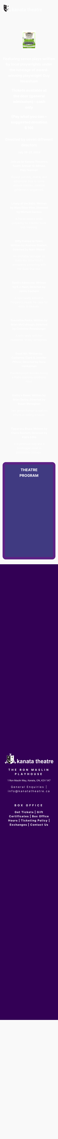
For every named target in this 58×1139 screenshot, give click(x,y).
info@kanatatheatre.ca (29, 791)
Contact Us (39, 824)
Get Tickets (24, 812)
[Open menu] (51, 18)
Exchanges (18, 824)
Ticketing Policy (34, 820)
